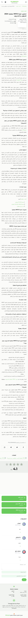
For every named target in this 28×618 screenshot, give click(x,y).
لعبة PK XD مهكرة (19, 202)
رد (20, 532)
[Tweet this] (17, 447)
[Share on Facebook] (23, 447)
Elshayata (23, 56)
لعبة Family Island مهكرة (18, 204)
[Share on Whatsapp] (5, 447)
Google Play (19, 80)
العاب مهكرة (23, 11)
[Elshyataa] (14, 614)
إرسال (24, 579)
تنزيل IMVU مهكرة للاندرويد (12, 379)
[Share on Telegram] (11, 447)
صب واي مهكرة (20, 206)
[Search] (2, 2)
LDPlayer (23, 130)
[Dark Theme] (5, 2)
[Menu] (25, 2)
